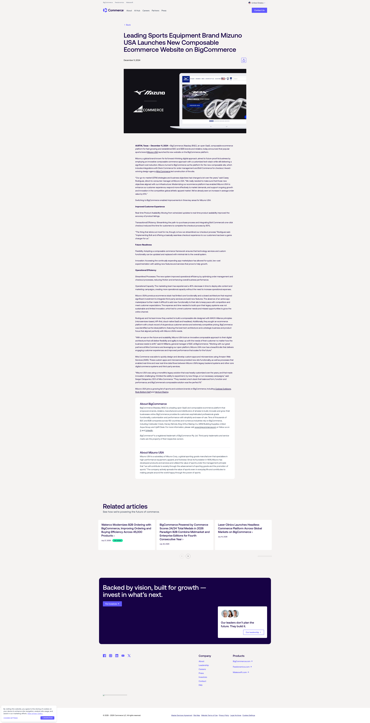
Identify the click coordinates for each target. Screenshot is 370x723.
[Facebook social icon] (104, 655)
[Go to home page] (113, 10)
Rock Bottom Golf (143, 392)
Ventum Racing (161, 392)
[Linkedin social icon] (116, 655)
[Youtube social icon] (122, 655)
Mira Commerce (163, 171)
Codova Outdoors (223, 389)
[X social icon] (129, 655)
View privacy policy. (35, 713)
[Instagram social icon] (110, 655)
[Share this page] (243, 60)
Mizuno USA (152, 152)
